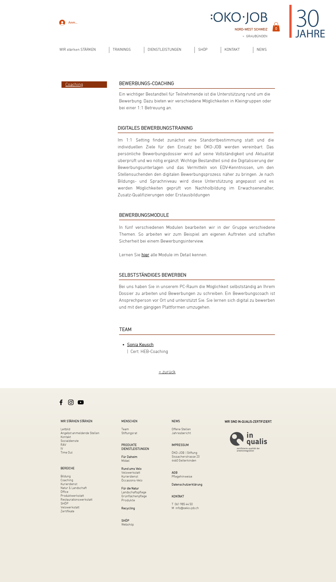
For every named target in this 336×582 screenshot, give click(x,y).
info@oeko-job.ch (187, 508)
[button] (276, 27)
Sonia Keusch (140, 345)
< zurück (167, 372)
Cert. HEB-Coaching (148, 352)
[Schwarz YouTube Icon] (80, 402)
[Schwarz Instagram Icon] (71, 402)
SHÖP (64, 504)
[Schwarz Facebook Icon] (61, 402)
